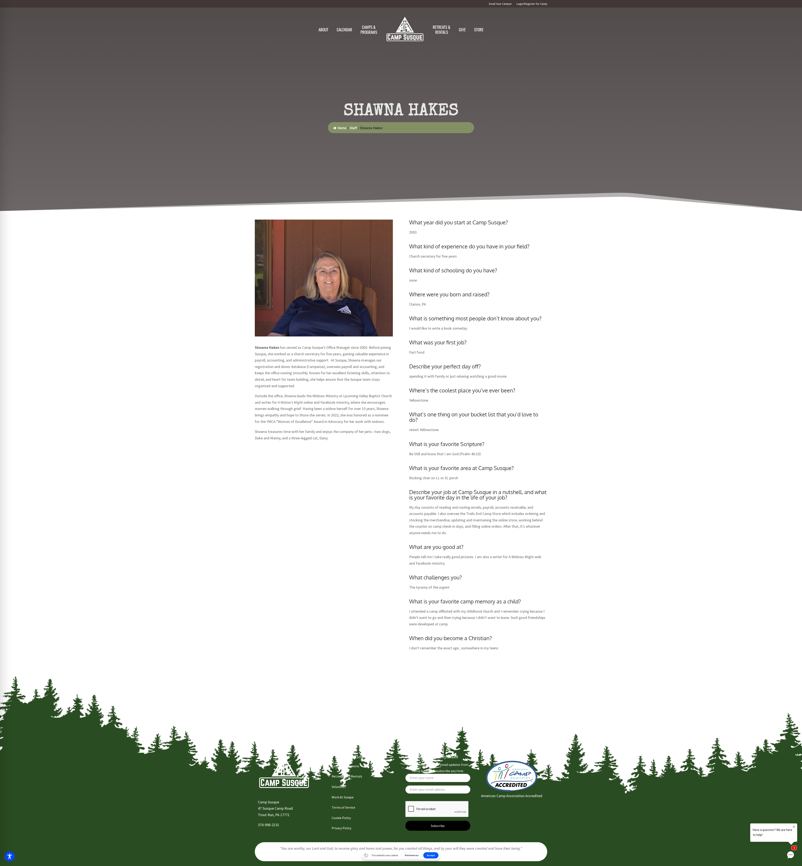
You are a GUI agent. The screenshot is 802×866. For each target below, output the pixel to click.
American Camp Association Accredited (511, 795)
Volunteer (339, 787)
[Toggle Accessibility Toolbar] (9, 856)
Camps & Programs (345, 766)
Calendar (344, 29)
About (323, 29)
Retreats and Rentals (347, 776)
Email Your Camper (500, 4)
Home (342, 128)
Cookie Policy (341, 818)
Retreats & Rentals (441, 29)
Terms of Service (343, 807)
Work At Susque (343, 797)
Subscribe (438, 826)
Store (478, 29)
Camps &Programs (368, 29)
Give (462, 29)
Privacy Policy (341, 828)
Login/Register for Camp (531, 4)
